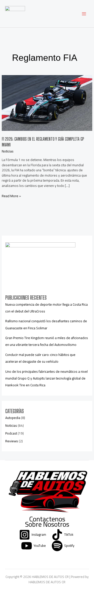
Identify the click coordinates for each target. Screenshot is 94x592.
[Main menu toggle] (84, 14)
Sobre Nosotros (47, 524)
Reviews (11, 441)
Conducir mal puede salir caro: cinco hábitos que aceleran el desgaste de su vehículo (40, 358)
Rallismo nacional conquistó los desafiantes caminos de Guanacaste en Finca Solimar (46, 324)
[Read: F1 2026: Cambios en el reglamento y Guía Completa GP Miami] (47, 102)
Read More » (11, 196)
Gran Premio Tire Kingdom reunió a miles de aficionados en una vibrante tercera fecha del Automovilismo (46, 341)
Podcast (11, 433)
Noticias (8, 151)
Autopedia (12, 417)
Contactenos (47, 519)
